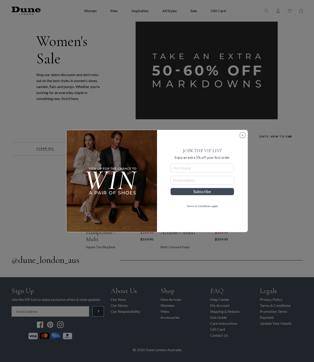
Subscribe (202, 191)
